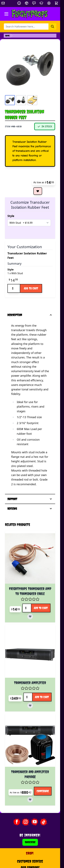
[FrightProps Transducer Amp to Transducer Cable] (30, 558)
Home (7, 35)
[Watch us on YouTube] (35, 822)
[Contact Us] (34, 3)
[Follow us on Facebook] (17, 822)
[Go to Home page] (29, 14)
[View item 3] (32, 100)
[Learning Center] (41, 3)
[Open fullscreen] (30, 68)
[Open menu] (6, 14)
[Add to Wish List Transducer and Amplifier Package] (30, 799)
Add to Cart (31, 288)
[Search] (52, 26)
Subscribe (30, 842)
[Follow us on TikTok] (44, 822)
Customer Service (30, 861)
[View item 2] (21, 100)
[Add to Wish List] (37, 191)
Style (10, 216)
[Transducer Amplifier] (30, 652)
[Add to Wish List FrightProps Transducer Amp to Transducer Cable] (30, 616)
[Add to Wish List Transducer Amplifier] (30, 705)
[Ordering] (26, 3)
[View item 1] (10, 100)
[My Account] (49, 3)
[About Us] (19, 3)
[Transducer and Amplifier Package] (30, 741)
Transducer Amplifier (30, 683)
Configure (43, 791)
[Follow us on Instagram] (26, 822)
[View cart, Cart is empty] (57, 3)
